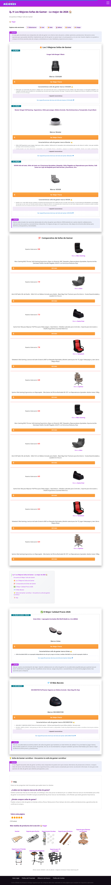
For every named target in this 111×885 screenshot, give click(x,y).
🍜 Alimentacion (31, 27)
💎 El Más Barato (19, 590)
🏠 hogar (43, 826)
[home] (10, 3)
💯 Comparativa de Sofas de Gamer (25, 584)
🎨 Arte (42, 27)
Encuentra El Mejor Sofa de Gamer (24, 577)
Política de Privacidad (28, 878)
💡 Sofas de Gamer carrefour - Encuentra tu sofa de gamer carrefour (32, 594)
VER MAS (54, 268)
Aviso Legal (15, 878)
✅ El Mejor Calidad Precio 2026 (23, 587)
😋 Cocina (68, 27)
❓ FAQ (16, 598)
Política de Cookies (59, 878)
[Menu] (107, 3)
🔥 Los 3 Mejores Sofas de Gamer (24, 580)
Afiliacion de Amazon (44, 878)
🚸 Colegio (77, 27)
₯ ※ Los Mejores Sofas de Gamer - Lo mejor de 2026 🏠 (30, 575)
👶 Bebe (50, 27)
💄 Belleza (59, 27)
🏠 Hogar (12, 22)
